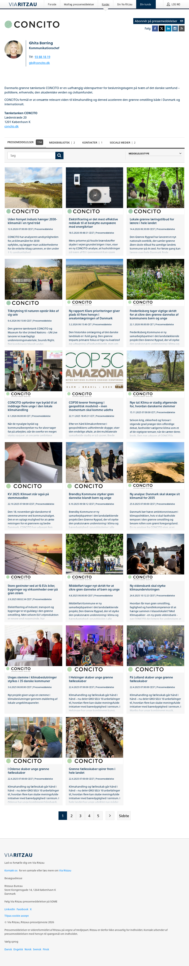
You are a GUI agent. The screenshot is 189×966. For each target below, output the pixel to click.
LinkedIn (9, 909)
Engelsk (18, 949)
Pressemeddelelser (24, 142)
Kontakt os (11, 870)
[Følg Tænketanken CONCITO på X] (162, 28)
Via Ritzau (65, 870)
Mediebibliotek (62, 142)
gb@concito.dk (39, 63)
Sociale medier (122, 142)
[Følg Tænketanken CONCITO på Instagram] (175, 28)
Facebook (22, 909)
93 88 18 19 (42, 57)
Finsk (46, 949)
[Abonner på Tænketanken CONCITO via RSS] (182, 28)
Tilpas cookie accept (16, 915)
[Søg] (59, 155)
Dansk (8, 949)
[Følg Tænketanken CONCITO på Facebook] (155, 28)
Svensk (37, 949)
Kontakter (92, 142)
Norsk (28, 949)
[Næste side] (110, 815)
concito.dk (11, 126)
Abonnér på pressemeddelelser (156, 21)
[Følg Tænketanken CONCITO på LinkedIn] (168, 28)
